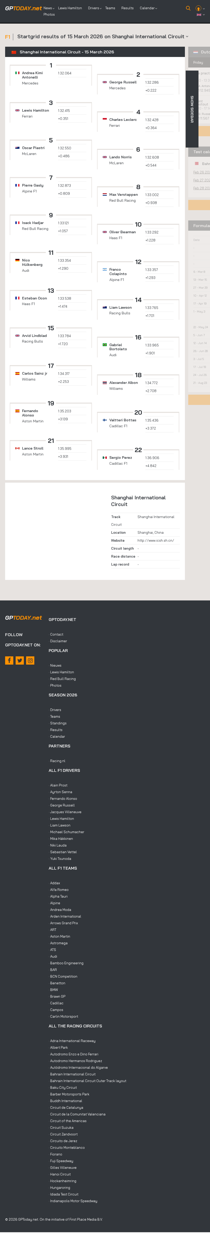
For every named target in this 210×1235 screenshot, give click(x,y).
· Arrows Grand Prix (63, 923)
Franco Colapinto (118, 271)
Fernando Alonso (30, 413)
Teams (110, 8)
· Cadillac (56, 1003)
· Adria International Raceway (72, 1041)
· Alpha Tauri (58, 896)
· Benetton (57, 983)
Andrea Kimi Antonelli (32, 75)
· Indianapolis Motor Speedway (73, 1201)
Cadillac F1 (118, 426)
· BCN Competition (63, 976)
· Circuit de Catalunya (66, 1107)
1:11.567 (204, 118)
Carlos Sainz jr (34, 373)
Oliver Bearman (122, 232)
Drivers (93, 8)
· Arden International (65, 916)
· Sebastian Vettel (63, 852)
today (23, 8)
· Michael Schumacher (66, 832)
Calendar (147, 8)
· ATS (52, 950)
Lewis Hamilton (70, 8)
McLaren (29, 153)
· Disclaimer (58, 641)
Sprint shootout (200, 102)
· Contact (56, 634)
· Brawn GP (57, 996)
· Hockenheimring (62, 1181)
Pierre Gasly (33, 185)
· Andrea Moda (60, 910)
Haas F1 (115, 238)
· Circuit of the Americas (68, 1121)
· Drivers (55, 710)
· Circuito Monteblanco (67, 1147)
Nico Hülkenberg (32, 262)
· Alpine (54, 903)
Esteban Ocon (34, 298)
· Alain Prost (58, 785)
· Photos (55, 685)
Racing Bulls (119, 313)
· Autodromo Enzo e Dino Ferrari (73, 1054)
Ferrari (27, 116)
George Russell (122, 82)
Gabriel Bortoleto (118, 347)
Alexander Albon (123, 382)
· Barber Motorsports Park (69, 1094)
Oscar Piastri (33, 147)
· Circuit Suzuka (61, 1127)
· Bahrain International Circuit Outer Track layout (87, 1081)
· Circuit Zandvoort (63, 1134)
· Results (55, 730)
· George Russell (62, 805)
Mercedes (30, 83)
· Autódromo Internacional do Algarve (78, 1067)
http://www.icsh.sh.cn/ (156, 540)
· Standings (58, 723)
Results (127, 8)
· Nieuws (55, 665)
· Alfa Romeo (59, 890)
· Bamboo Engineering (66, 963)
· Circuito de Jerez (63, 1141)
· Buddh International (65, 1101)
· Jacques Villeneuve (65, 812)
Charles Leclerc (123, 119)
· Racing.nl (57, 761)
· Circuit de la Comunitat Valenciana (77, 1114)
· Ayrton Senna (60, 792)
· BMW (53, 990)
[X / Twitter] (20, 660)
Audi (25, 270)
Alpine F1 (29, 191)
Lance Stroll (32, 448)
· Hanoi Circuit (60, 1174)
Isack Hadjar (33, 222)
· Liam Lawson (59, 825)
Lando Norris (120, 157)
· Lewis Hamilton (61, 672)
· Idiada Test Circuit (63, 1194)
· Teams (54, 716)
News (48, 8)
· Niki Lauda (58, 845)
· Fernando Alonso (63, 798)
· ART (52, 930)
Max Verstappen (123, 194)
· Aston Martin (59, 936)
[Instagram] (30, 660)
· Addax (54, 883)
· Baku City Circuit (63, 1087)
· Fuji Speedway (61, 1161)
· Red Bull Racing (62, 679)
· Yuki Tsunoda (60, 859)
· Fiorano (55, 1154)
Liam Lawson (120, 307)
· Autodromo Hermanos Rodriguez (75, 1061)
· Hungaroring (59, 1187)
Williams (29, 379)
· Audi (53, 956)
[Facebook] (9, 660)
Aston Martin (33, 421)
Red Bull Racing (122, 200)
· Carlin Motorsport (63, 1016)
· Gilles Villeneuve (63, 1167)
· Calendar (57, 736)
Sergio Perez (120, 457)
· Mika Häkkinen (61, 839)
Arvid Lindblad (34, 335)
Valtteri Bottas (122, 420)
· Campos (56, 1010)
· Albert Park (58, 1047)
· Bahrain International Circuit (72, 1074)
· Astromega (58, 943)
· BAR (53, 970)
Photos (49, 14)
